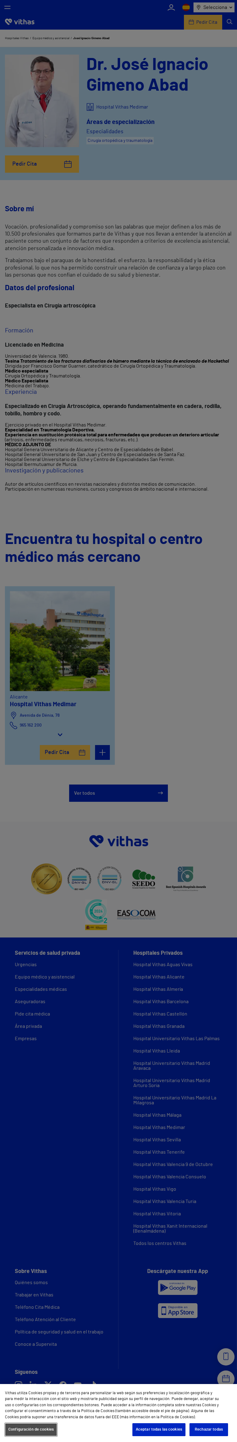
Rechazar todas (209, 1430)
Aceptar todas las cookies (159, 1430)
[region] (118, 1413)
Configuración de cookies (31, 1430)
